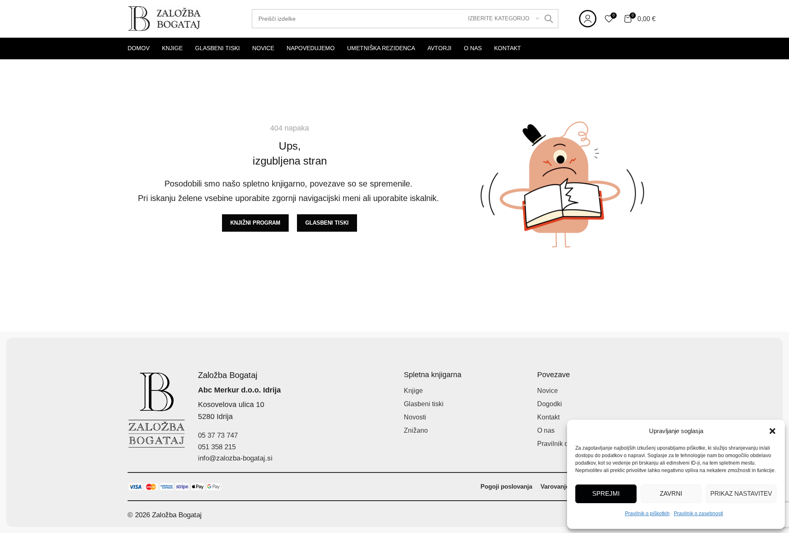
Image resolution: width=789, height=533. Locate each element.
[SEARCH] (548, 18)
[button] (772, 431)
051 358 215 (217, 447)
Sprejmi (606, 493)
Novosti (415, 417)
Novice (547, 390)
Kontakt (548, 417)
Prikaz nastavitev (741, 493)
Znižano (416, 430)
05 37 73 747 (218, 435)
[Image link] (175, 486)
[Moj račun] (588, 18)
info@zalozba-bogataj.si (235, 458)
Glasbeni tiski (424, 403)
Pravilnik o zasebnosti (698, 513)
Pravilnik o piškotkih (647, 513)
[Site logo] (165, 18)
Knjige (413, 390)
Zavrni (671, 493)
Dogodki (549, 403)
